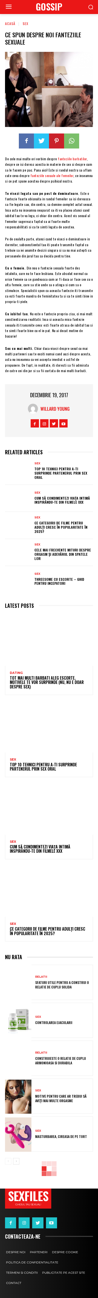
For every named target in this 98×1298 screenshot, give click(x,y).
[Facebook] (26, 141)
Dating (16, 672)
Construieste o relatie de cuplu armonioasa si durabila (60, 1060)
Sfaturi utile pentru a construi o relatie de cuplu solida (62, 984)
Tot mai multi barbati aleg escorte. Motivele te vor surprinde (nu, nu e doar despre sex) (47, 682)
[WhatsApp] (71, 141)
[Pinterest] (56, 141)
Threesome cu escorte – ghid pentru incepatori (59, 581)
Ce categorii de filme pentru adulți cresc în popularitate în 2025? (60, 527)
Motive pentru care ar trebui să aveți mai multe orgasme (60, 1098)
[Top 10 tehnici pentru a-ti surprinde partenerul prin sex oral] (18, 471)
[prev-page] (8, 1161)
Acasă (10, 23)
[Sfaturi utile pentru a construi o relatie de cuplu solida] (18, 983)
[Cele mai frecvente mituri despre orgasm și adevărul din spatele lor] (18, 552)
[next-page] (16, 1161)
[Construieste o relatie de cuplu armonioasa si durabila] (18, 1059)
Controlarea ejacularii (53, 1022)
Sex (25, 23)
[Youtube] (63, 423)
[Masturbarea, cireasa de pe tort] (18, 1134)
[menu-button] (8, 7)
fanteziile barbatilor (72, 158)
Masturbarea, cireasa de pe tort (61, 1136)
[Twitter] (41, 141)
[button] (90, 7)
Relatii (41, 976)
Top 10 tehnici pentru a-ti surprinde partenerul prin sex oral (60, 473)
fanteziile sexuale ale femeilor (52, 175)
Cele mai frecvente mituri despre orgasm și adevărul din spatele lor (62, 554)
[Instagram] (44, 423)
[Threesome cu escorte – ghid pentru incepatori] (18, 579)
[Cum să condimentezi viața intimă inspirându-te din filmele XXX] (18, 498)
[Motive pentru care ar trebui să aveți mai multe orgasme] (18, 1097)
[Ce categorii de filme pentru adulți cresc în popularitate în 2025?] (18, 525)
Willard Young (55, 408)
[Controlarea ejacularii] (18, 1021)
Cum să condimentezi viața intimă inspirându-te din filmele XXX (62, 500)
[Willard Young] (34, 409)
